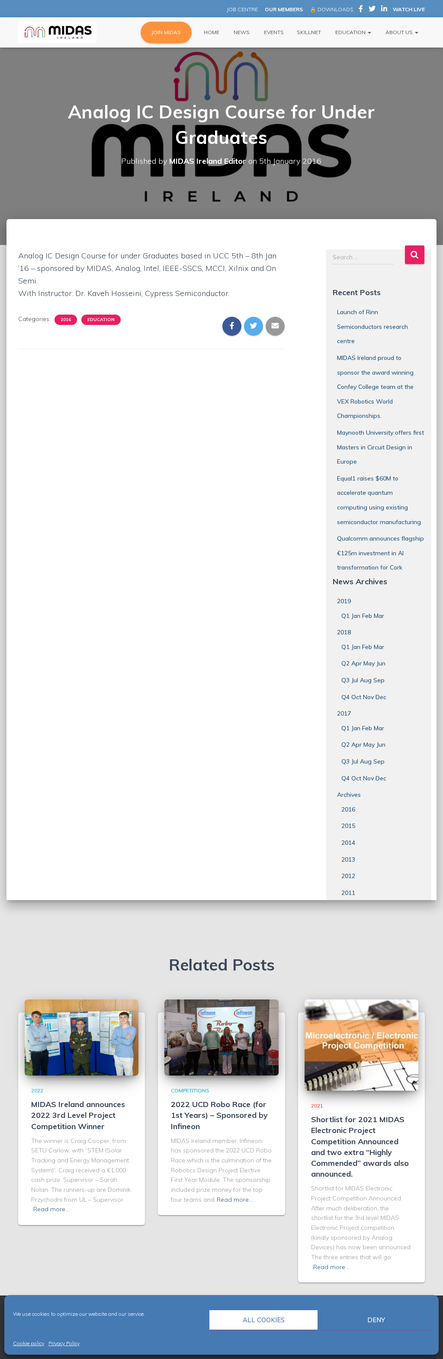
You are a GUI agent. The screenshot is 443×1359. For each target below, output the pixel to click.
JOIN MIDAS (166, 32)
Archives (349, 795)
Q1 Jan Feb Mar (362, 616)
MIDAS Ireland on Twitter (372, 10)
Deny (376, 1320)
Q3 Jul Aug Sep (363, 680)
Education (350, 32)
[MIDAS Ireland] (57, 32)
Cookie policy (28, 1343)
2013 (348, 859)
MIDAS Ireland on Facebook (361, 10)
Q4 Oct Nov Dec (363, 697)
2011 (348, 893)
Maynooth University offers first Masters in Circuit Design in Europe (380, 447)
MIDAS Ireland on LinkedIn (384, 10)
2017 (344, 713)
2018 (344, 632)
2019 (344, 601)
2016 (66, 319)
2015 (348, 826)
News (241, 32)
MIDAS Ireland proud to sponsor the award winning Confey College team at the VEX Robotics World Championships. (375, 387)
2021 (317, 1105)
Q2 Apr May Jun (363, 663)
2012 (348, 876)
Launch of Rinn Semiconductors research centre (372, 326)
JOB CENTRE (241, 9)
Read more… (51, 1209)
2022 (37, 1090)
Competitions (190, 1090)
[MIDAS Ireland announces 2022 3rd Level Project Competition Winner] (81, 1037)
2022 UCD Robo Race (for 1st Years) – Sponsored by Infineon (219, 1115)
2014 (348, 843)
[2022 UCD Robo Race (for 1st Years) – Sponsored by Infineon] (221, 1037)
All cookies (264, 1320)
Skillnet (309, 32)
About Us (399, 32)
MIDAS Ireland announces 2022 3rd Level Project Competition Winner (78, 1115)
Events (273, 32)
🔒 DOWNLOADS (331, 9)
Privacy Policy (64, 1343)
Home (210, 32)
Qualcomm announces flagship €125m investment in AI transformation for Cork (380, 553)
